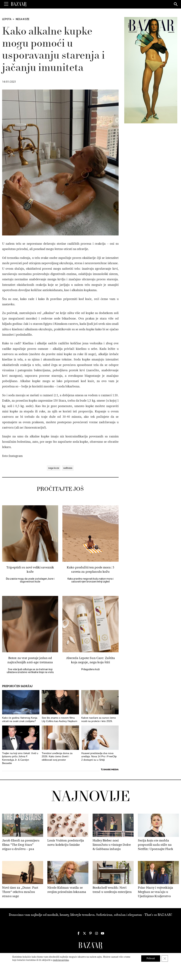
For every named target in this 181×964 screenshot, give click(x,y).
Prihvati (151, 958)
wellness (67, 468)
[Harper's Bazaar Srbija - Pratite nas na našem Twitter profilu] (84, 933)
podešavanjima (61, 960)
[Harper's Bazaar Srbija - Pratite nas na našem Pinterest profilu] (90, 933)
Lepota (6, 19)
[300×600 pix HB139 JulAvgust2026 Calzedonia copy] (150, 70)
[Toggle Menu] (6, 4)
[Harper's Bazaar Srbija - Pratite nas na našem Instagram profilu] (97, 933)
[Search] (176, 4)
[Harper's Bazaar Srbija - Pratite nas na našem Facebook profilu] (78, 933)
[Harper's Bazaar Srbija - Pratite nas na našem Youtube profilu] (103, 933)
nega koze (53, 468)
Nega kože (23, 19)
